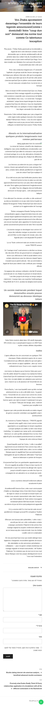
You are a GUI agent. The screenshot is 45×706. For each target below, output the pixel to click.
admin (27, 16)
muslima (39, 350)
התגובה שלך (37, 585)
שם (40, 615)
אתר (40, 637)
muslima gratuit (33, 567)
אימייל (39, 626)
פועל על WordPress (35, 701)
